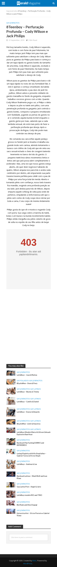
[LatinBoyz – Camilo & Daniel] (11, 400)
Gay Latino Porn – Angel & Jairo (29, 487)
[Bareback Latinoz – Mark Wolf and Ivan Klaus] (11, 473)
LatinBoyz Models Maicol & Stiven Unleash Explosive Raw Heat (33, 433)
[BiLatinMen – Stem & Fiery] (11, 381)
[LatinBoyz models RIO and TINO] (11, 493)
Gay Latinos (35, 389)
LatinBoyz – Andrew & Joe (27, 464)
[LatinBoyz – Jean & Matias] (11, 372)
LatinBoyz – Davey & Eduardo (28, 412)
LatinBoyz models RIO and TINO (29, 495)
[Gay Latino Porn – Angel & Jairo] (11, 484)
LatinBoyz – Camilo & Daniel (28, 402)
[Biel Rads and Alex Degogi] (11, 502)
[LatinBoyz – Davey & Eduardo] (11, 411)
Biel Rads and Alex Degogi (27, 505)
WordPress (27, 563)
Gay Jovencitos (12, 11)
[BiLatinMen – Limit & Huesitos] (11, 421)
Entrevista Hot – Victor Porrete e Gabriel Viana (33, 514)
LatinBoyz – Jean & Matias (27, 375)
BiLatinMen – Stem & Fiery (27, 383)
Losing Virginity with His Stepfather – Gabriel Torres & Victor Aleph (31, 455)
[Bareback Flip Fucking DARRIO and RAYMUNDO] (11, 441)
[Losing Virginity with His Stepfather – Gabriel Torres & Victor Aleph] (11, 451)
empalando (21, 195)
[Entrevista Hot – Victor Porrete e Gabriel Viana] (11, 511)
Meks (34, 561)
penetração (12, 108)
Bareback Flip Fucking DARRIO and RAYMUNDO (30, 444)
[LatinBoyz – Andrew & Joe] (11, 464)
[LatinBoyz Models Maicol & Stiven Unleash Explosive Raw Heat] (11, 430)
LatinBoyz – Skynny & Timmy (28, 392)
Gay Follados (23, 380)
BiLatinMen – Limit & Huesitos (28, 424)
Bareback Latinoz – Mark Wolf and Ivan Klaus (32, 477)
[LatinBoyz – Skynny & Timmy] (11, 390)
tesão (16, 145)
